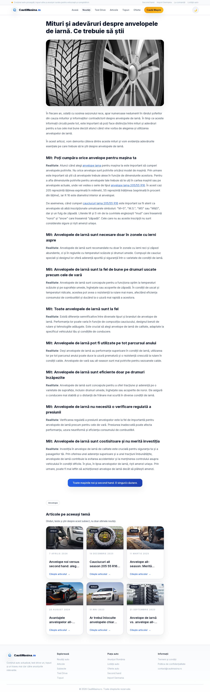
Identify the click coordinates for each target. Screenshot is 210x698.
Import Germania (164, 2)
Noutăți (86, 10)
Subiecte (61, 668)
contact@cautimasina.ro (170, 668)
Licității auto (193, 2)
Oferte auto (113, 668)
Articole (114, 10)
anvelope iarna (92, 165)
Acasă (75, 10)
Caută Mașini (154, 10)
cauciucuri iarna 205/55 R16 (100, 203)
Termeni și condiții (167, 659)
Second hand (148, 2)
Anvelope (53, 503)
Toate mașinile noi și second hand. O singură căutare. (105, 482)
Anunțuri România (116, 659)
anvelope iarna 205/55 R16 (128, 185)
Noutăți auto (63, 659)
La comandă (179, 2)
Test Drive (100, 10)
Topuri (125, 10)
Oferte (137, 10)
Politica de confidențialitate (171, 664)
